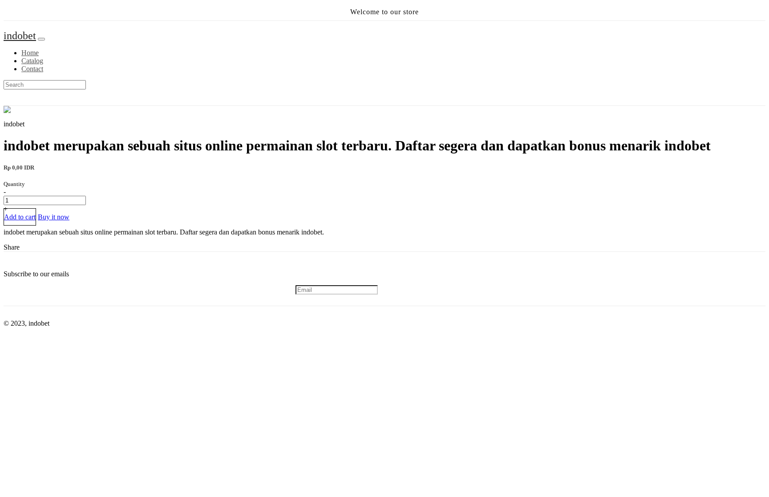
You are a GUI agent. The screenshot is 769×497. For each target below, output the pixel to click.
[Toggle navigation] (41, 39)
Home (30, 53)
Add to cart (20, 217)
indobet (20, 35)
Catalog (32, 61)
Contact (32, 69)
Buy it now (53, 217)
